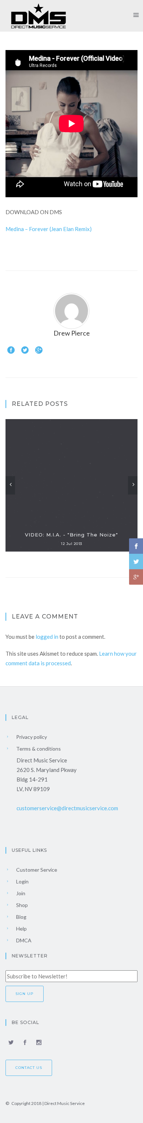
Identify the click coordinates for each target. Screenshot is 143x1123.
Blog (20, 917)
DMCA (23, 940)
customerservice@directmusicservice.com (67, 808)
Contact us (28, 1067)
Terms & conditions (38, 748)
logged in (47, 636)
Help (21, 928)
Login (22, 881)
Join (20, 893)
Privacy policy (31, 737)
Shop (21, 905)
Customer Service (36, 870)
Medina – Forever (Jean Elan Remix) (49, 229)
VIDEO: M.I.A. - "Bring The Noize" (71, 535)
